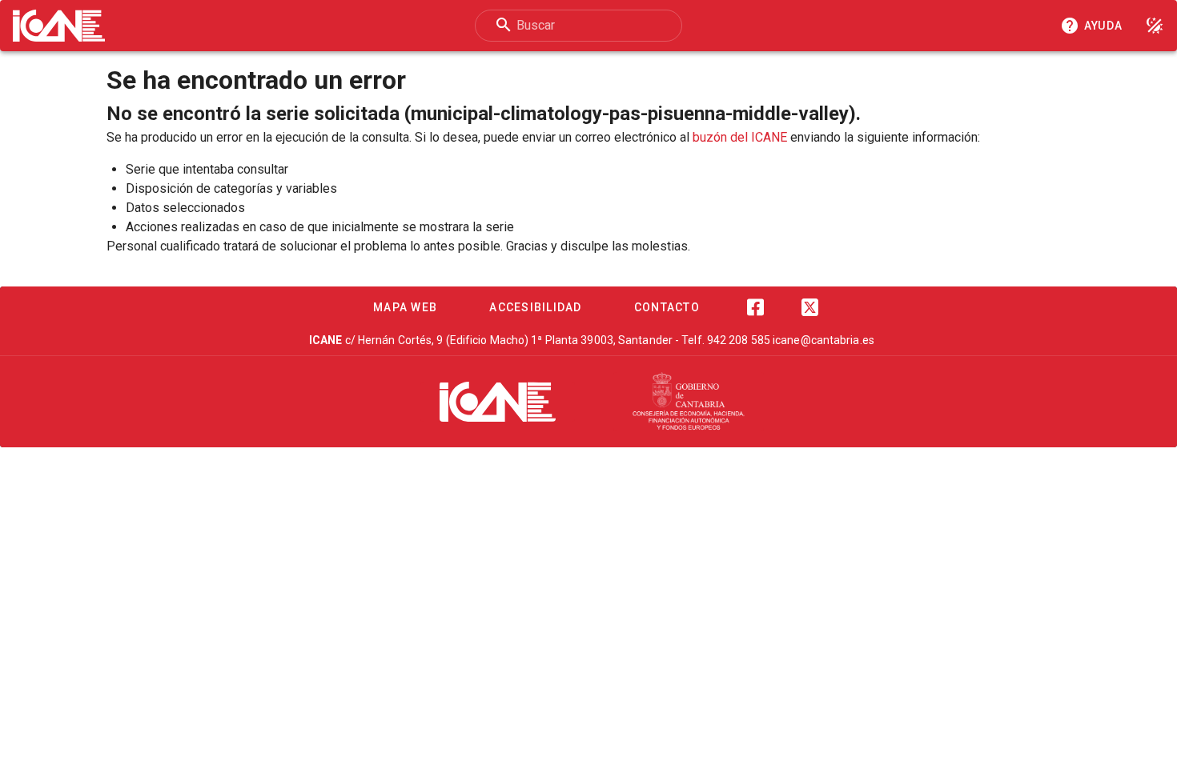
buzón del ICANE (740, 137)
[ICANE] (497, 402)
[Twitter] (809, 307)
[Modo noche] (1154, 25)
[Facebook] (755, 307)
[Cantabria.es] (688, 401)
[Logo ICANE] (59, 26)
